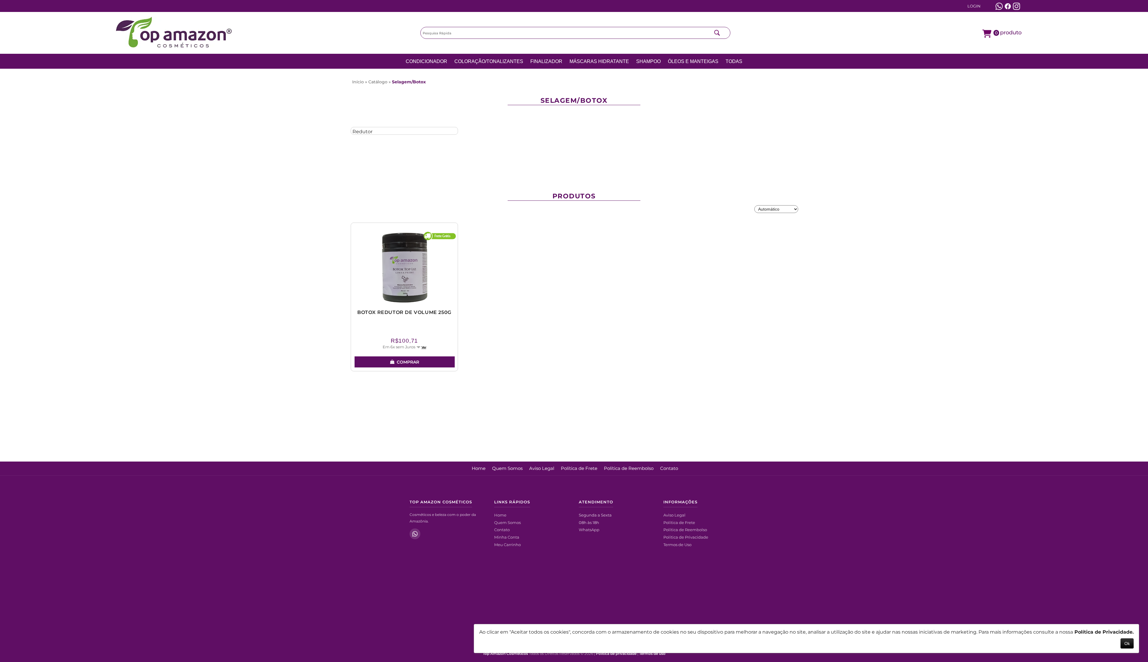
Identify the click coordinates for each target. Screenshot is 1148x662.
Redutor (362, 131)
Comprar (408, 362)
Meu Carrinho (507, 544)
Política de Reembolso (629, 468)
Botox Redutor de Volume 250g (404, 312)
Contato (669, 468)
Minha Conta (506, 537)
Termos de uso (652, 654)
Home (479, 468)
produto (1008, 32)
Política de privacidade (616, 654)
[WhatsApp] (415, 533)
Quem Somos (507, 468)
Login (974, 6)
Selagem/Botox (409, 82)
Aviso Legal (541, 468)
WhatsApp (589, 529)
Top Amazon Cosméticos (505, 654)
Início (358, 82)
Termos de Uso (677, 544)
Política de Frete (579, 468)
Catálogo (377, 82)
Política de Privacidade (685, 537)
